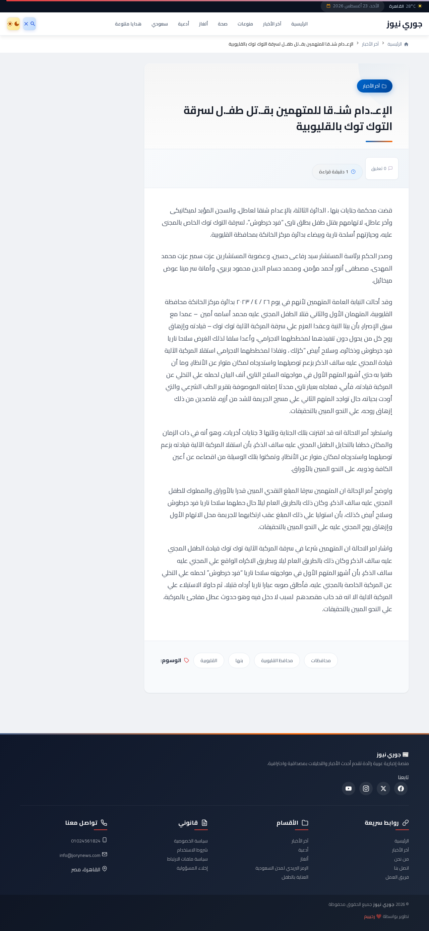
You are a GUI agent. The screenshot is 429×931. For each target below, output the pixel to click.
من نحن (401, 859)
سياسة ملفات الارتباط (187, 859)
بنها (239, 660)
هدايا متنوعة (128, 23)
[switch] (13, 24)
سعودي (159, 23)
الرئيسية (299, 23)
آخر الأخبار (272, 23)
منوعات (245, 23)
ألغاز (203, 23)
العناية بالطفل (295, 877)
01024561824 (86, 840)
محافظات (321, 660)
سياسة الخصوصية (191, 840)
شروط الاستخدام (192, 850)
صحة (223, 23)
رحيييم (369, 916)
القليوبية (208, 660)
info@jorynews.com (80, 855)
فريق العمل (397, 877)
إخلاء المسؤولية (192, 868)
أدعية (183, 23)
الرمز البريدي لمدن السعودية (281, 868)
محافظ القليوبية (277, 660)
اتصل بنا (401, 868)
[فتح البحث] (29, 24)
